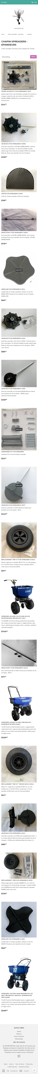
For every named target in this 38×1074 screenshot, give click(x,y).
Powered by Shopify (24, 1067)
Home (2, 34)
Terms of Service (19, 1036)
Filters (33, 57)
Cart (35, 2)
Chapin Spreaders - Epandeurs (16, 34)
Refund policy (19, 1039)
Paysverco (14, 1067)
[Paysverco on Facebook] (19, 1057)
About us (19, 1034)
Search (19, 1031)
